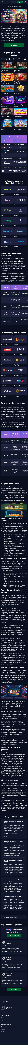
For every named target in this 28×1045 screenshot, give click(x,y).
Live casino (9, 59)
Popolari (3, 58)
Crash (16, 58)
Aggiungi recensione (14, 935)
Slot (23, 58)
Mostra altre (14, 989)
